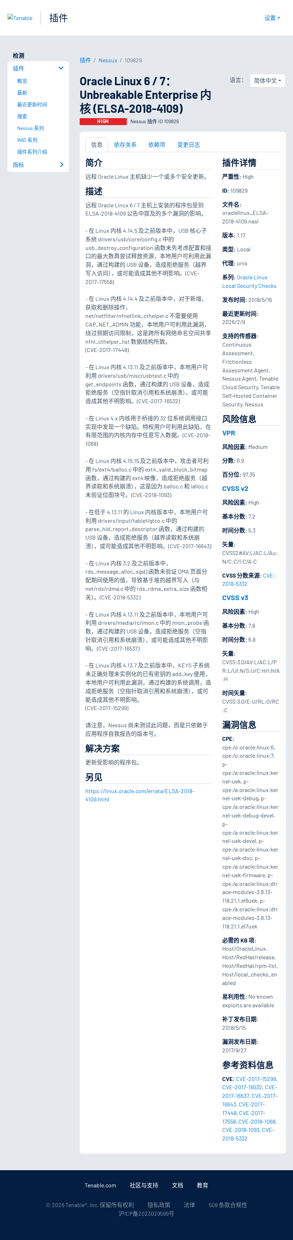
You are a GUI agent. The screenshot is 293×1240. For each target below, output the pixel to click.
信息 (97, 144)
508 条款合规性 (228, 1204)
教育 (202, 1185)
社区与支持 (144, 1185)
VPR (228, 432)
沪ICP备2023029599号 (146, 1213)
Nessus (108, 60)
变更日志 (188, 144)
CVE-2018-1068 (256, 1121)
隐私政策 (159, 1204)
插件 (58, 17)
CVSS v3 (235, 597)
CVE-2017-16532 (242, 1087)
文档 (177, 1185)
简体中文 (265, 80)
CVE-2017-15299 (256, 1078)
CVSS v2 (235, 488)
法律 (189, 1204)
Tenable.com (100, 1185)
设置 (270, 17)
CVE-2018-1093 (240, 1129)
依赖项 (156, 144)
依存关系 (125, 144)
